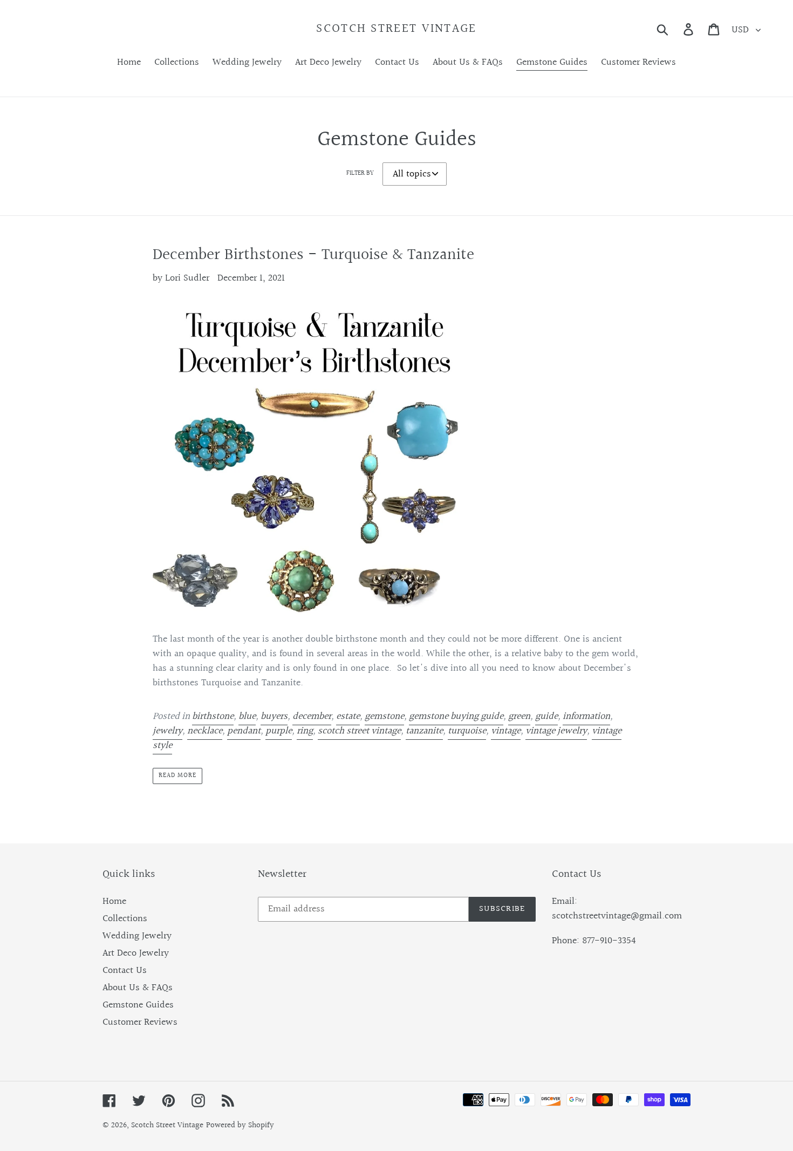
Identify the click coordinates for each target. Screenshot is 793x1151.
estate (348, 716)
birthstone (213, 716)
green (519, 716)
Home (114, 901)
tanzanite (424, 731)
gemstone (384, 716)
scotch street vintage (359, 731)
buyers (274, 716)
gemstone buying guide (456, 716)
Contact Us (124, 970)
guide (546, 716)
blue (247, 716)
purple (278, 731)
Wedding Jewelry (137, 936)
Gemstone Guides (138, 1005)
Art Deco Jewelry (135, 953)
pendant (244, 731)
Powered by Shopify (240, 1125)
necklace (204, 731)
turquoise (467, 731)
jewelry (167, 731)
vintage (506, 731)
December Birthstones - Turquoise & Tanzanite (313, 255)
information (586, 716)
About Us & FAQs (137, 988)
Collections (124, 919)
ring (305, 731)
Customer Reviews (139, 1022)
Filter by (360, 174)
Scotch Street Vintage (396, 29)
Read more (177, 776)
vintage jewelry (556, 731)
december (311, 716)
